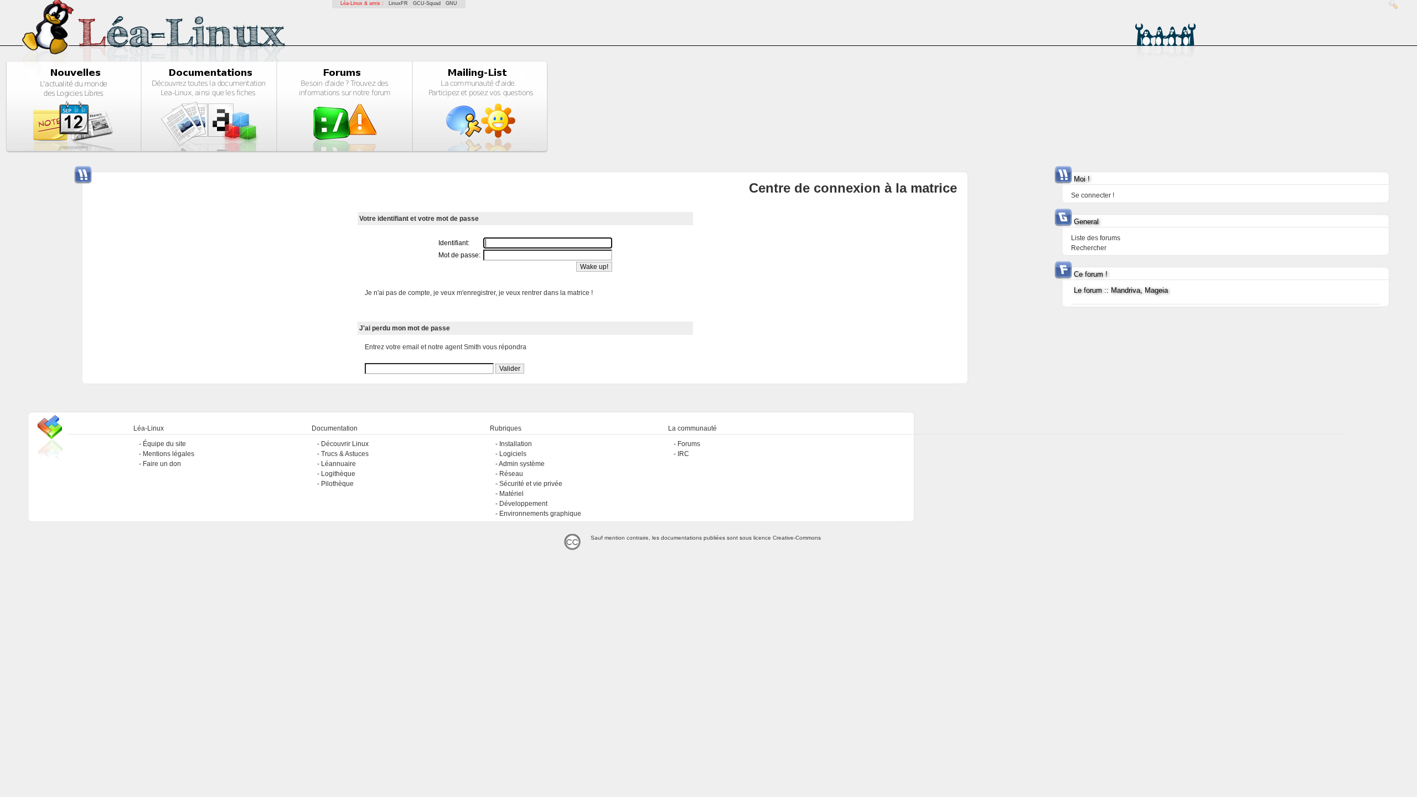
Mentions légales (168, 454)
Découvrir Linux (345, 444)
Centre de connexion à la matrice (853, 187)
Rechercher (1088, 248)
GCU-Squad (427, 3)
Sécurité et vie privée (530, 484)
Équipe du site (164, 444)
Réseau (511, 474)
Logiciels (512, 454)
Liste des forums (1095, 238)
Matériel (511, 494)
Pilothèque (337, 484)
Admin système (522, 464)
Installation (515, 444)
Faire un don (162, 464)
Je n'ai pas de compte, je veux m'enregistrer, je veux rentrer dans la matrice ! (479, 293)
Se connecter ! (1092, 195)
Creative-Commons (797, 538)
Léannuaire (338, 464)
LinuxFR (398, 3)
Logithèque (338, 474)
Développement (523, 504)
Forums (689, 444)
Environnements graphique (540, 513)
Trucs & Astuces (345, 454)
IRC (683, 454)
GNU (451, 3)
